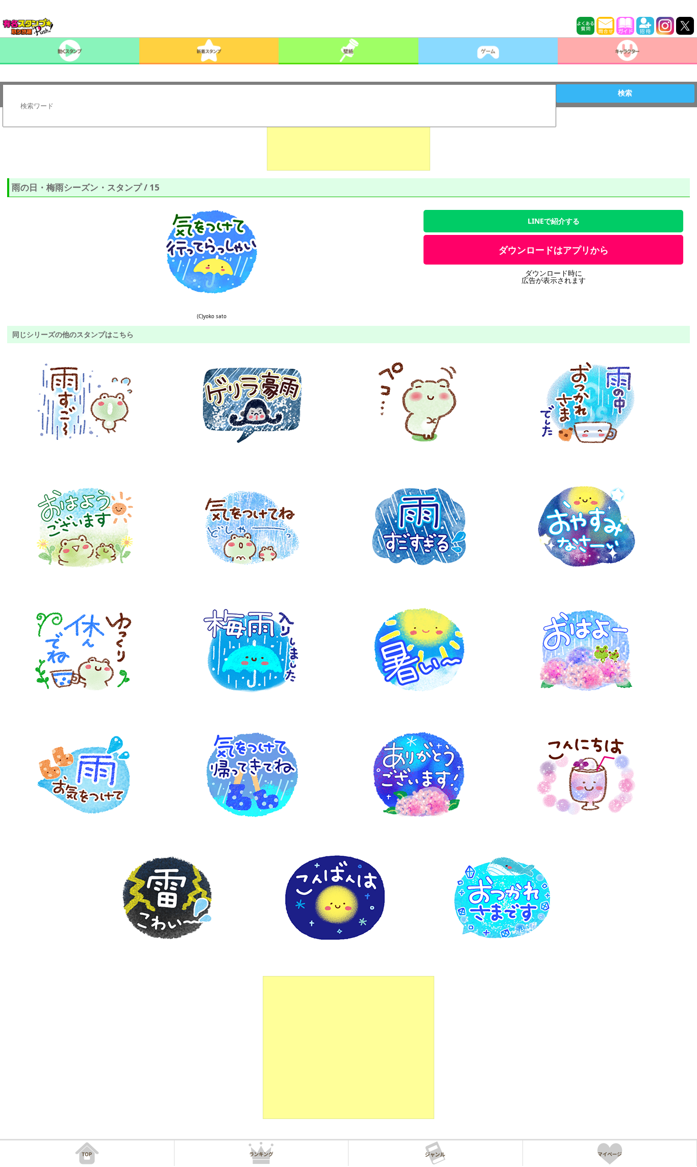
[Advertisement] (348, 145)
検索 (625, 93)
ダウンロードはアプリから (554, 250)
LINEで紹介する (554, 221)
